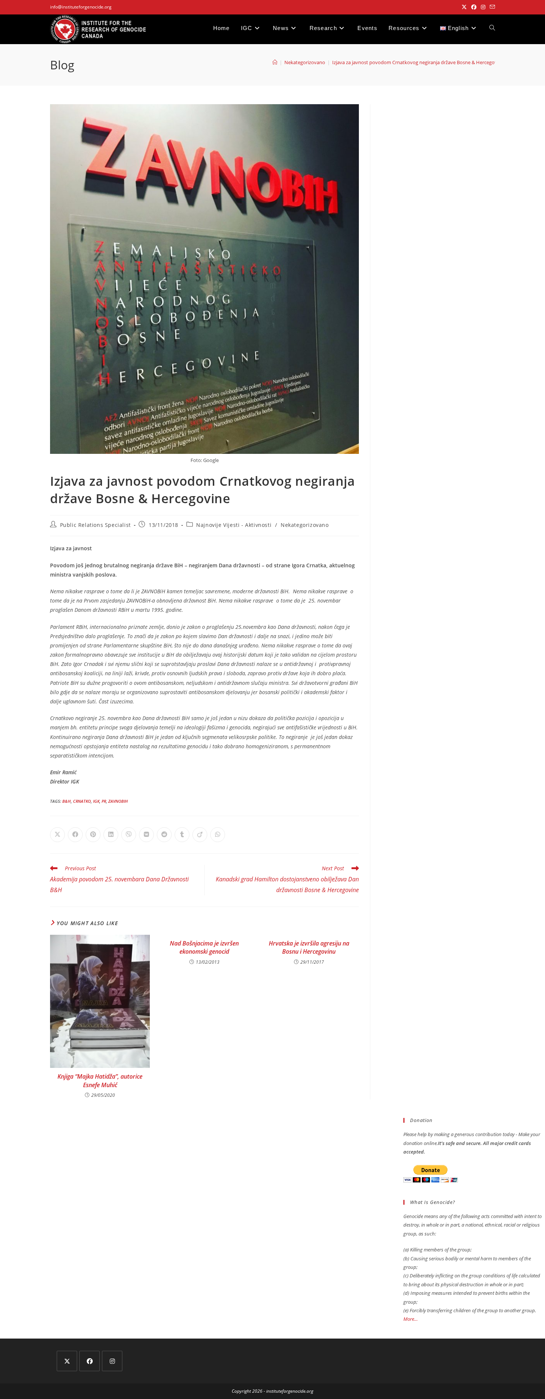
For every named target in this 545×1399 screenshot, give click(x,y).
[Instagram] (112, 1361)
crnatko (82, 801)
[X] (67, 1361)
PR (104, 801)
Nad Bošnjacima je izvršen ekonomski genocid (204, 947)
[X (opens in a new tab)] (464, 7)
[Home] (274, 62)
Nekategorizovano (305, 524)
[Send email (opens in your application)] (491, 7)
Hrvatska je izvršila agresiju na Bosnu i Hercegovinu (309, 947)
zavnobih (118, 801)
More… (410, 1319)
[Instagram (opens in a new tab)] (483, 7)
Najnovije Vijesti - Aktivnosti (233, 524)
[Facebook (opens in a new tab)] (474, 7)
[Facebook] (89, 1361)
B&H (66, 801)
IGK (96, 801)
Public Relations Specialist (95, 524)
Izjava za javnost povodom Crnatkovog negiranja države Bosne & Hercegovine (418, 62)
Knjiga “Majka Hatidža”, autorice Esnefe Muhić (99, 1080)
